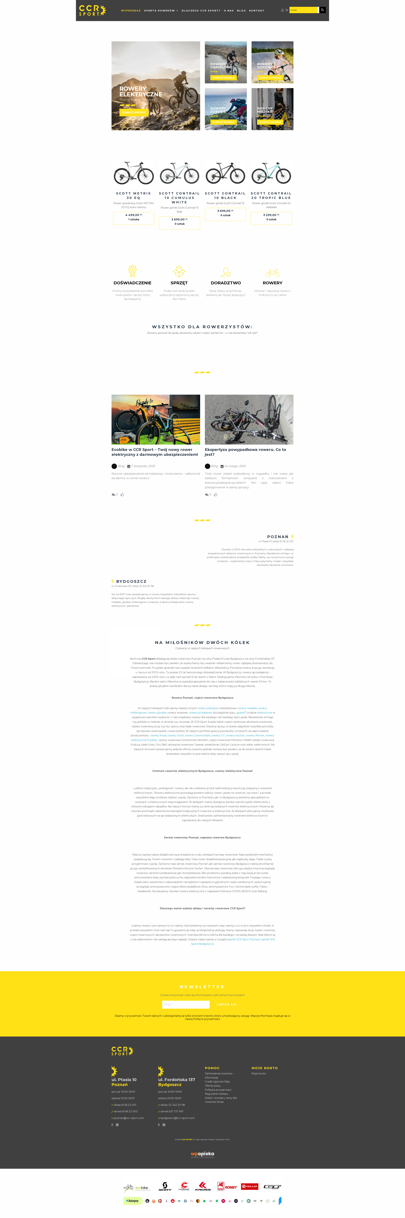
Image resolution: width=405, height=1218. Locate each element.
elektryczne (264, 712)
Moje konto (259, 1073)
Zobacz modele (134, 112)
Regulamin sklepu (216, 1093)
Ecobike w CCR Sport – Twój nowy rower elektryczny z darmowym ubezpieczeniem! (155, 452)
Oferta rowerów (159, 10)
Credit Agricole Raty (217, 1081)
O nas (229, 10)
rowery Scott (176, 735)
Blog (241, 10)
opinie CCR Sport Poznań (244, 939)
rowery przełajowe (200, 712)
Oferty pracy (213, 1085)
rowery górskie (156, 712)
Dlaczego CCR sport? (201, 10)
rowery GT (218, 735)
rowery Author (235, 735)
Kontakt (257, 10)
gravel (241, 712)
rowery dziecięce (207, 708)
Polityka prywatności (218, 1089)
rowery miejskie (247, 708)
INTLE (227, 1140)
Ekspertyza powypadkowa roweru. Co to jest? (245, 452)
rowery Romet (255, 735)
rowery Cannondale (197, 735)
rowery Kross (158, 735)
